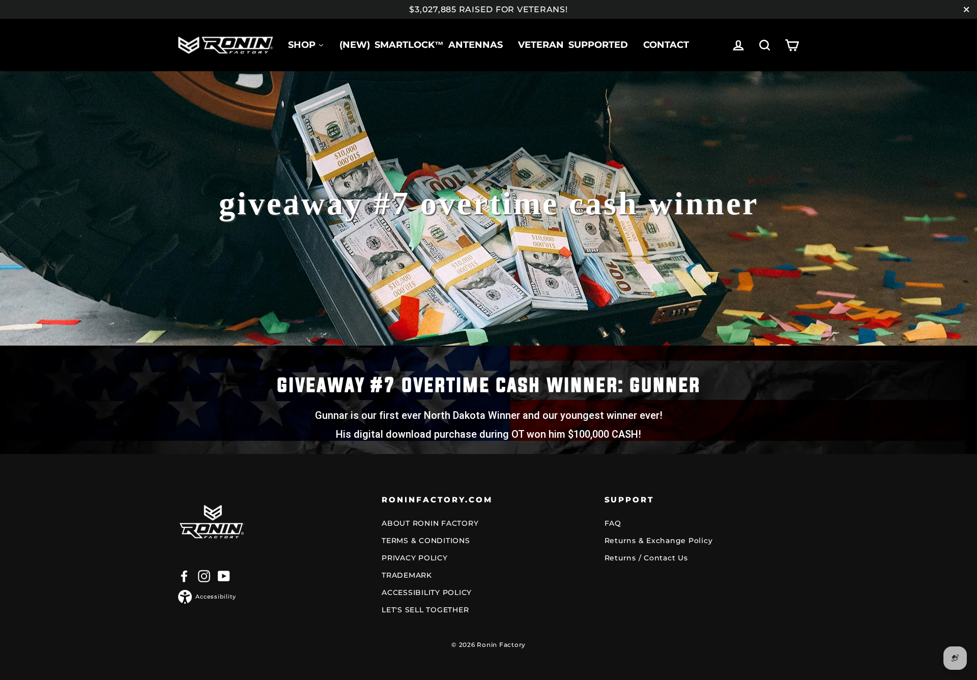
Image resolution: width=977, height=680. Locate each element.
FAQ (613, 523)
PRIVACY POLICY (415, 557)
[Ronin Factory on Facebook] (184, 576)
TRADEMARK (407, 575)
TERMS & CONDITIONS (426, 540)
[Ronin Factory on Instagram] (204, 576)
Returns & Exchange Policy (659, 540)
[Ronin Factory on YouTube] (224, 576)
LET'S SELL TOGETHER (425, 609)
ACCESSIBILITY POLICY (427, 592)
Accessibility (215, 596)
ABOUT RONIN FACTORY (430, 523)
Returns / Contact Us (646, 557)
